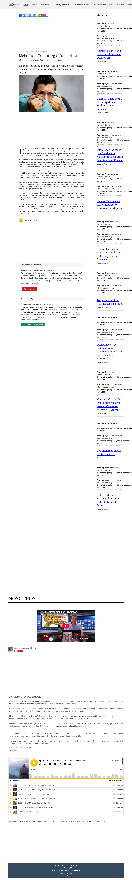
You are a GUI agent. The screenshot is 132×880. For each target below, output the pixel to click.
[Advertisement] (51, 33)
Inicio (35, 5)
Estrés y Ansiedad (99, 5)
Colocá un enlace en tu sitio (32, 324)
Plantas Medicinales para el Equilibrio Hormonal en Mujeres (109, 205)
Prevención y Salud (82, 5)
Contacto (66, 876)
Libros (129, 5)
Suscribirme (29, 289)
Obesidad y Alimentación (62, 5)
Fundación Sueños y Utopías (66, 868)
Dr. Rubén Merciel (15, 747)
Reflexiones (44, 5)
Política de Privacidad (66, 873)
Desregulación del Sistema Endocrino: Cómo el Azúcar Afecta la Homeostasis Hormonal (110, 351)
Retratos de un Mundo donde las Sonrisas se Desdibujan (109, 54)
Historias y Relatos (116, 5)
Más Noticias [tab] (102, 15)
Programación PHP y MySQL (60, 870)
